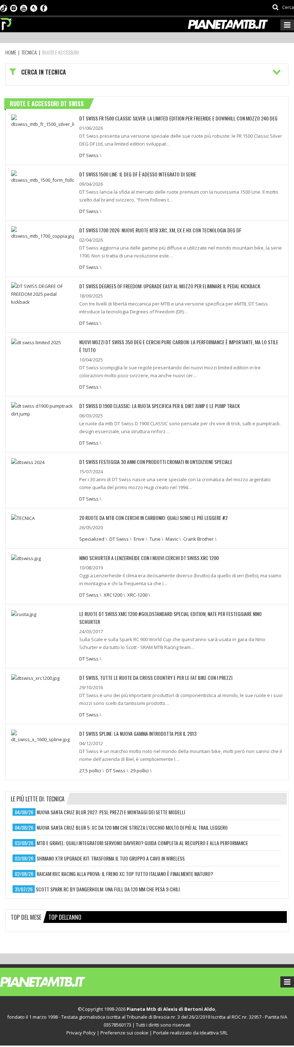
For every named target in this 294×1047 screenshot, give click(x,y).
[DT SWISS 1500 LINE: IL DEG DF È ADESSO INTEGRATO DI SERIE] (42, 176)
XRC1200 (113, 595)
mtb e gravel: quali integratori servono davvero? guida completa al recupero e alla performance (142, 843)
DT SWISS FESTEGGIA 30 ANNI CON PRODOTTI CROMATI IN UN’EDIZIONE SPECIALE (155, 461)
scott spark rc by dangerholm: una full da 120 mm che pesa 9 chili (108, 889)
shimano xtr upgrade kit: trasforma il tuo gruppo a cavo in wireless (111, 858)
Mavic (172, 539)
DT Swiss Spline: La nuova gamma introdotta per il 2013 (137, 733)
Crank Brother (198, 539)
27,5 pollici (90, 770)
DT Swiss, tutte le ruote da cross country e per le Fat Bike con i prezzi (155, 677)
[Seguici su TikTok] (3, 7)
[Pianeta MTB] (56, 981)
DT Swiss (89, 155)
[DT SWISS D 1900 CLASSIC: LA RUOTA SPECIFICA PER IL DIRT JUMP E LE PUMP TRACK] (42, 409)
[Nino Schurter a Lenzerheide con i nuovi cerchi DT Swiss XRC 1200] (26, 558)
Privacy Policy (81, 1032)
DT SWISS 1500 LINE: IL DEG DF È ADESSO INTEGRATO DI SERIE (137, 174)
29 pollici (140, 770)
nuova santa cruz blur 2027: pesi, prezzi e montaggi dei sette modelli (111, 812)
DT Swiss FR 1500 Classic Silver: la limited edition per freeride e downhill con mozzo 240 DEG (178, 118)
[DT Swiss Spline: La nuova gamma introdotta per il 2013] (42, 736)
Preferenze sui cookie (124, 1032)
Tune (155, 539)
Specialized (91, 539)
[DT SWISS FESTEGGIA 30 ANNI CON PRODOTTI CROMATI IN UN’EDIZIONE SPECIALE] (27, 462)
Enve (139, 539)
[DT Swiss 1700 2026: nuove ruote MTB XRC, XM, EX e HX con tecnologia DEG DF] (42, 232)
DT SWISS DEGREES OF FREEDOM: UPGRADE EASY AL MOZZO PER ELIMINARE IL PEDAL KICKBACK (169, 286)
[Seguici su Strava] (33, 7)
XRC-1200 (137, 595)
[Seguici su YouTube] (23, 7)
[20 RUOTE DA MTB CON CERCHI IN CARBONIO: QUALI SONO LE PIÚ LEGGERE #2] (23, 518)
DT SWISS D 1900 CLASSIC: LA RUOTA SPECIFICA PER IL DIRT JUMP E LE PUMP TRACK (159, 405)
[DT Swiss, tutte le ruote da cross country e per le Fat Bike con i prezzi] (35, 677)
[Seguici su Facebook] (43, 7)
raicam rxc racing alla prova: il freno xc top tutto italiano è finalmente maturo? (125, 873)
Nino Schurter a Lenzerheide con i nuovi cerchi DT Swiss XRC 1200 (149, 558)
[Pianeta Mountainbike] (6, 22)
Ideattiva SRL (214, 1032)
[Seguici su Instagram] (13, 7)
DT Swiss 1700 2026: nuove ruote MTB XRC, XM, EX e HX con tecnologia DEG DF (160, 230)
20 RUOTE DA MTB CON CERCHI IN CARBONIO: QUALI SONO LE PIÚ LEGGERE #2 (153, 517)
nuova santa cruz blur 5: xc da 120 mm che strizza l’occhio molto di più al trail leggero (132, 827)
